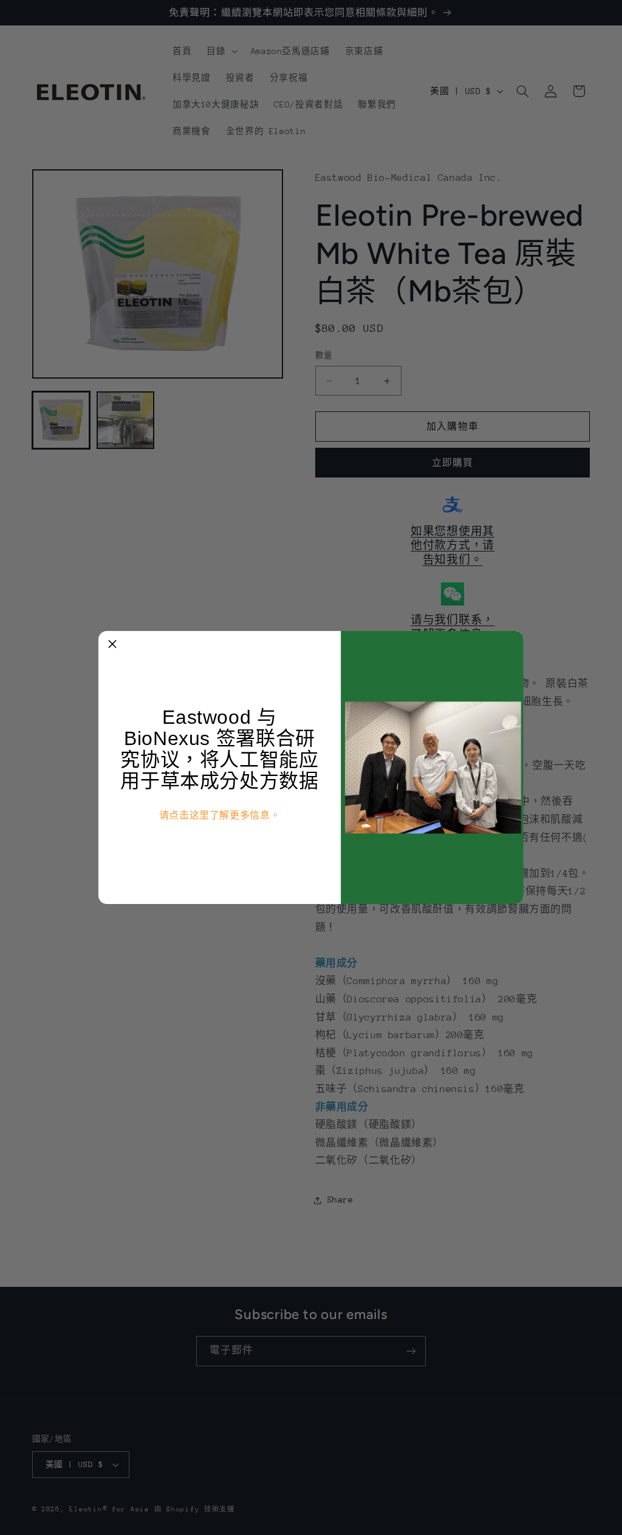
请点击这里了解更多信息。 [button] (220, 815)
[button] (112, 645)
